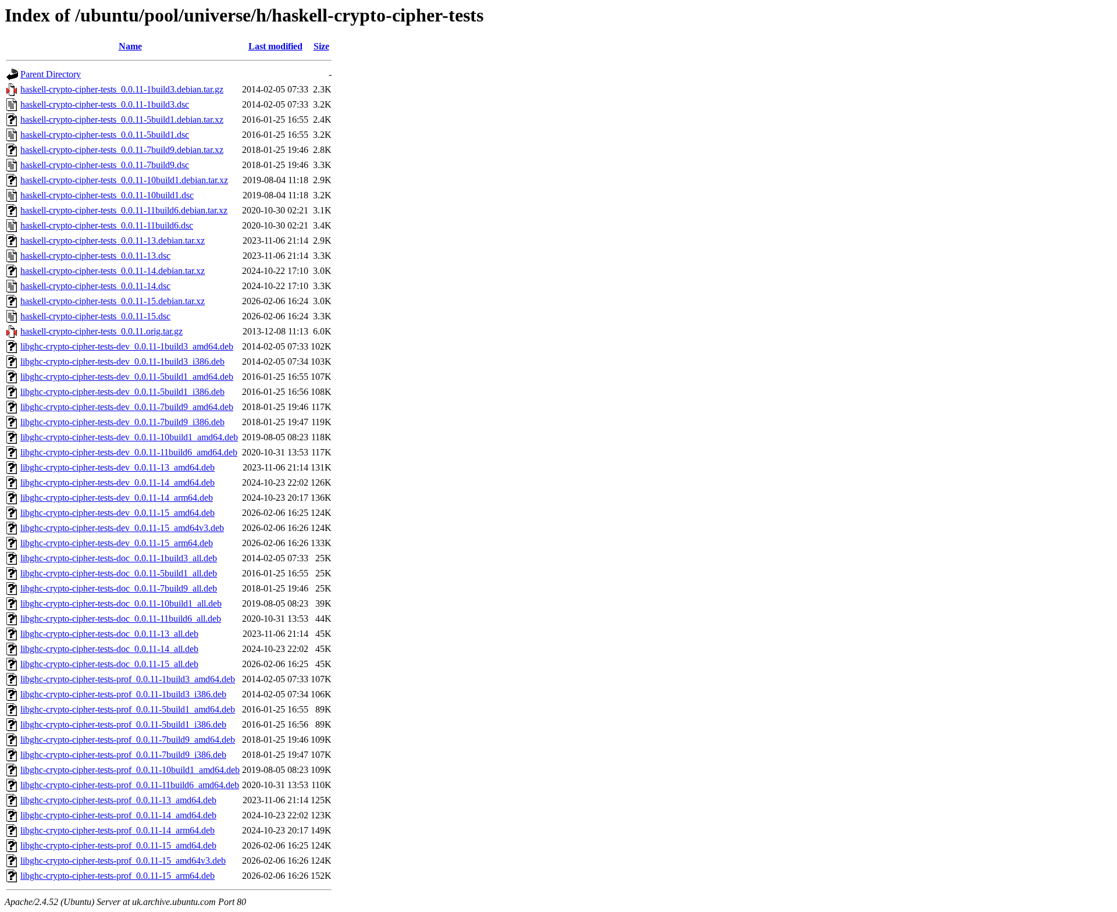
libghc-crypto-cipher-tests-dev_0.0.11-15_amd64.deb (117, 513)
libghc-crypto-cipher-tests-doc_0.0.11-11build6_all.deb (120, 619)
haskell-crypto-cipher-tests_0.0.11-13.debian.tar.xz (112, 240)
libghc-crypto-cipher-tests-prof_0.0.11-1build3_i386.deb (123, 694)
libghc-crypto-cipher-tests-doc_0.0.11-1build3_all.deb (118, 558)
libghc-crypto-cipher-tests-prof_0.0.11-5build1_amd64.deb (127, 709)
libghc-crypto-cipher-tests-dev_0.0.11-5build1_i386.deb (122, 392)
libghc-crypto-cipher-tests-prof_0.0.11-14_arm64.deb (117, 830)
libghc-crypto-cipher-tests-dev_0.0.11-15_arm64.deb (116, 543)
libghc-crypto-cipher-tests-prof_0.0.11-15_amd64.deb (118, 845)
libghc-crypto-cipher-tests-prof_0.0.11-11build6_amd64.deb (129, 785)
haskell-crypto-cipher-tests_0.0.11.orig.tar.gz (101, 331)
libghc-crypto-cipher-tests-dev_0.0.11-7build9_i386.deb (122, 422)
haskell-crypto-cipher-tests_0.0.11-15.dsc (95, 316)
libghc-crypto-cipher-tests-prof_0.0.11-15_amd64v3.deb (123, 860)
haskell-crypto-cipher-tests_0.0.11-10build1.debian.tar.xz (124, 180)
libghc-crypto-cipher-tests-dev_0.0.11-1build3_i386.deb (122, 361)
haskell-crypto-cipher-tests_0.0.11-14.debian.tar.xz (112, 271)
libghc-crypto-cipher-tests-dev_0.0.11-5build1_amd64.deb (126, 377)
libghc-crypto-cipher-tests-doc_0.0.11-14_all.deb (109, 649)
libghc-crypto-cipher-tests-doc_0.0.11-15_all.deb (109, 664)
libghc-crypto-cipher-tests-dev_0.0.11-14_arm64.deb (116, 498)
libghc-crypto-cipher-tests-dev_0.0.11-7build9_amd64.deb (126, 407)
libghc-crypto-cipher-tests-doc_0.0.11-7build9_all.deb (118, 588)
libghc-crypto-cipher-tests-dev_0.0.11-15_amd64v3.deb (122, 528)
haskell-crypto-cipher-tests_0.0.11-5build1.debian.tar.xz (121, 119)
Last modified (275, 46)
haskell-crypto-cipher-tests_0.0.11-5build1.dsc (104, 135)
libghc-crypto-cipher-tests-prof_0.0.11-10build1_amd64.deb (130, 770)
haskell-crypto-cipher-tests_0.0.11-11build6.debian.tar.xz (123, 210)
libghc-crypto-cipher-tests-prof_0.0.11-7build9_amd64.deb (127, 739)
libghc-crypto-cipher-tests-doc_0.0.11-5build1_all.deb (118, 573)
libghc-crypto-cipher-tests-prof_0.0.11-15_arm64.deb (117, 876)
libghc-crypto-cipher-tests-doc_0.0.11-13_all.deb (109, 634)
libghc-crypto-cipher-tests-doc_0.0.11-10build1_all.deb (121, 603)
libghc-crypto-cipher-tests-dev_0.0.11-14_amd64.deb (117, 482)
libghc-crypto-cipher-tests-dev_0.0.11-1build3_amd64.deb (126, 346)
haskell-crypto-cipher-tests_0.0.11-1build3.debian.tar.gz (121, 89)
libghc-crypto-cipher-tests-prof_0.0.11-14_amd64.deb (118, 815)
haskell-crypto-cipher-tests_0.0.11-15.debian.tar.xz (112, 301)
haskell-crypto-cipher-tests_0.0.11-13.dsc (95, 256)
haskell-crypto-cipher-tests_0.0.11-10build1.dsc (107, 195)
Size (321, 46)
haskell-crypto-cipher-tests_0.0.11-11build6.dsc (106, 225)
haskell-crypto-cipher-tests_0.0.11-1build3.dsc (104, 104)
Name (130, 46)
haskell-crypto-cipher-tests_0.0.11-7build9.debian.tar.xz (121, 150)
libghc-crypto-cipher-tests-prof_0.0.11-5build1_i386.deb (123, 724)
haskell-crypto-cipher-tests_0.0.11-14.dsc (95, 286)
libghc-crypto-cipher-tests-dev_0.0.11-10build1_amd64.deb (129, 437)
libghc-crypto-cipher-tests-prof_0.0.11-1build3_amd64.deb (127, 679)
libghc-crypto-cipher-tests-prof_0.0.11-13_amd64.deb (118, 800)
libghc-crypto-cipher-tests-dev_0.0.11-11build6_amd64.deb (128, 452)
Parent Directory (50, 74)
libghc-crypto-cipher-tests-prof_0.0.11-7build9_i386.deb (123, 755)
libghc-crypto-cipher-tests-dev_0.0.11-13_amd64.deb (117, 467)
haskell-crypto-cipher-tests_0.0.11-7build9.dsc (104, 165)
